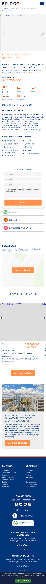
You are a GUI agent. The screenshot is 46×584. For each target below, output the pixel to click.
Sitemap (5, 484)
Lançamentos (31, 487)
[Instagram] (29, 504)
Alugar (28, 475)
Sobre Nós (6, 470)
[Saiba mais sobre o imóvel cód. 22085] (21, 322)
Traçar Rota (23, 549)
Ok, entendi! (23, 581)
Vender (28, 473)
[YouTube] (25, 504)
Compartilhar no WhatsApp (12, 57)
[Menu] (42, 3)
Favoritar (7, 54)
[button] (42, 33)
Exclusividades (31, 484)
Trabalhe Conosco (9, 473)
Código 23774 (6, 11)
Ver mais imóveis (23, 373)
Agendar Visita (26, 54)
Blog (28, 480)
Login (4, 482)
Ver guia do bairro (17, 443)
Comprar (5, 8)
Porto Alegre (20, 8)
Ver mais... (6, 365)
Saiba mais (26, 577)
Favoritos (29, 477)
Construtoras (31, 482)
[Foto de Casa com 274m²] (23, 32)
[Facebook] (16, 504)
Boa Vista (30, 8)
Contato (5, 475)
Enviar (23, 202)
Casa (12, 8)
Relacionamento (8, 477)
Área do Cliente (8, 480)
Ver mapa (33, 72)
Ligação (16, 54)
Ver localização (23, 270)
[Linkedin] (20, 504)
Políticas (5, 487)
